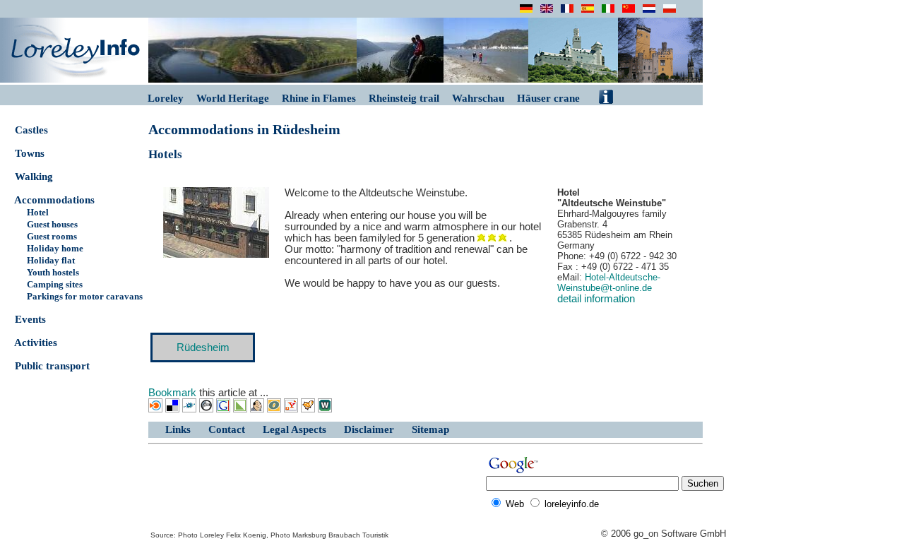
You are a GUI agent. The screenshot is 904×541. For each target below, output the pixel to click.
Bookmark (172, 392)
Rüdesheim (203, 347)
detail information (596, 298)
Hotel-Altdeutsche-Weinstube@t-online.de (608, 282)
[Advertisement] (315, 489)
